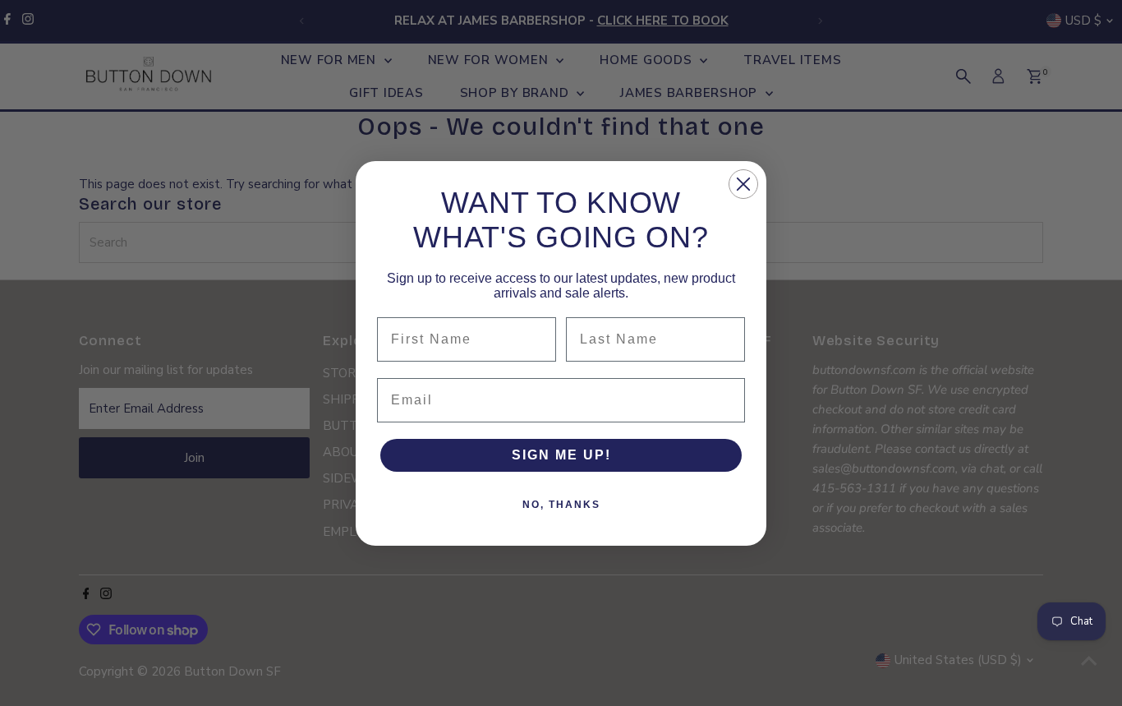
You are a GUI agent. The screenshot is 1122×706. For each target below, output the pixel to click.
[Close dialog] (743, 184)
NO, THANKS (561, 504)
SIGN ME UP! (561, 455)
